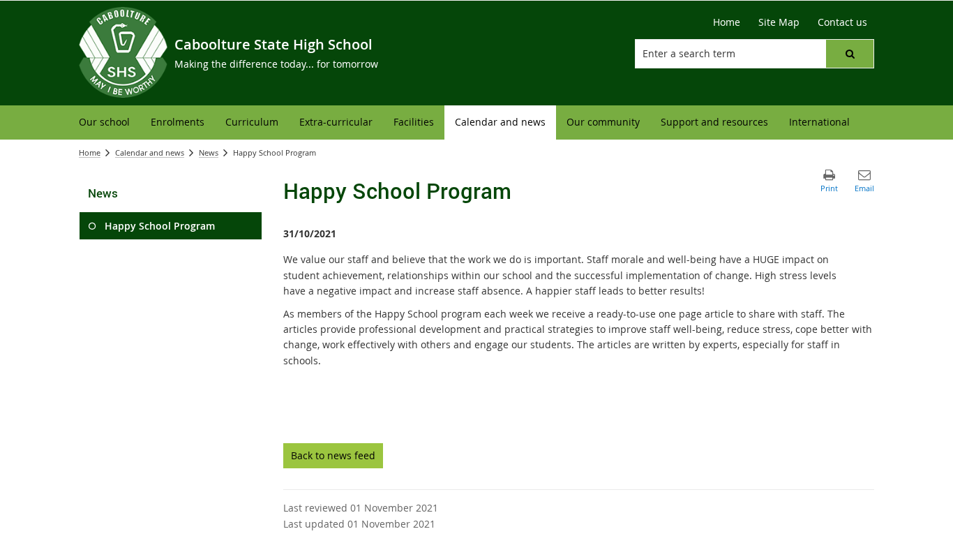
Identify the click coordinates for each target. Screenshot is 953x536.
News (208, 152)
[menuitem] (104, 122)
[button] (849, 54)
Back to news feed (333, 455)
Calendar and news (149, 152)
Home (89, 152)
